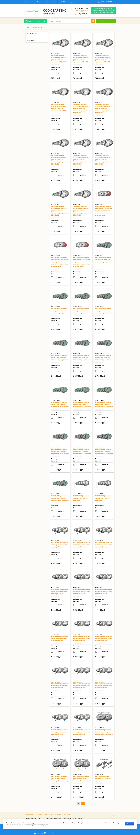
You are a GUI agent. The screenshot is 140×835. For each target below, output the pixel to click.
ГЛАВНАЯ (62, 2)
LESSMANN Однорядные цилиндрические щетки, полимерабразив (59, 545)
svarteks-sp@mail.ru (81, 11)
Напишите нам (30, 2)
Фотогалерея (31, 40)
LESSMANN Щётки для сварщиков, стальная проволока (81, 498)
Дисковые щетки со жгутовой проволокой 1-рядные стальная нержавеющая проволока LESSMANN (82, 108)
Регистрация (71, 2)
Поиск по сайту (51, 2)
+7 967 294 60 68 (81, 8)
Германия (54, 69)
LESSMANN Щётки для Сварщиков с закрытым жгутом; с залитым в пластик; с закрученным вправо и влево (103, 211)
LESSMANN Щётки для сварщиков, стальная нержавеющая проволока (104, 260)
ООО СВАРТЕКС (35, 27)
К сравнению (60, 73)
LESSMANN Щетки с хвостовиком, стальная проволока (103, 779)
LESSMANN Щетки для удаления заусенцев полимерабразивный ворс (104, 732)
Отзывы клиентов (32, 37)
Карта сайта (41, 2)
